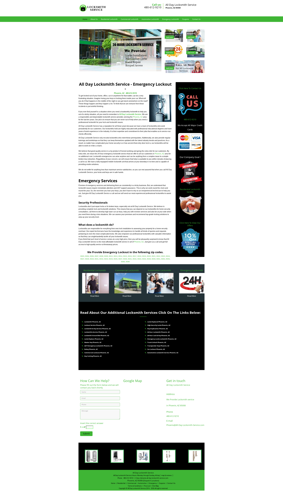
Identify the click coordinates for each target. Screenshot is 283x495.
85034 (111, 259)
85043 (139, 259)
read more (169, 37)
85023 (163, 256)
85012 (111, 256)
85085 (123, 262)
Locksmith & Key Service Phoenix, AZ (97, 329)
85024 (168, 256)
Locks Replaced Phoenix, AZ (157, 322)
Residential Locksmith (109, 19)
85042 (135, 259)
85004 (87, 256)
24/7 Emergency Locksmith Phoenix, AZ (98, 346)
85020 (149, 256)
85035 (116, 259)
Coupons (185, 19)
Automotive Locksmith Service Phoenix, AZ (162, 353)
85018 (139, 256)
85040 (125, 259)
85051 (158, 259)
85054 (168, 259)
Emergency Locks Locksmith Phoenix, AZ (161, 339)
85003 (82, 256)
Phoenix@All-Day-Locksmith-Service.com (185, 425)
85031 (96, 259)
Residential (121, 483)
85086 (128, 262)
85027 (82, 259)
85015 (125, 256)
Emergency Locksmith (170, 19)
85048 (149, 259)
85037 (120, 259)
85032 (101, 259)
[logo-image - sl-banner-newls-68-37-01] (119, 50)
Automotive (142, 483)
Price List (147, 486)
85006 (92, 256)
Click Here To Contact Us (190, 88)
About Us (94, 19)
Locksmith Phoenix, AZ (92, 322)
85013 (116, 256)
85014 (120, 256)
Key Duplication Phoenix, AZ (157, 329)
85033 (106, 259)
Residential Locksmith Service (190, 190)
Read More (94, 296)
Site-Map (155, 486)
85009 (106, 256)
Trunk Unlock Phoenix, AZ (156, 342)
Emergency (153, 483)
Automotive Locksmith (150, 19)
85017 (135, 256)
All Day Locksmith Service (130, 114)
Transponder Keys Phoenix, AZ (158, 346)
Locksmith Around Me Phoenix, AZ (96, 335)
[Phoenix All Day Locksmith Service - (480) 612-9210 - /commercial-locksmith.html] (128, 283)
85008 (101, 256)
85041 (130, 259)
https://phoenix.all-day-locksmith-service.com (151, 478)
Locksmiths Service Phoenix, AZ (95, 332)
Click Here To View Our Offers (190, 224)
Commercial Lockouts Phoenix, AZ (96, 353)
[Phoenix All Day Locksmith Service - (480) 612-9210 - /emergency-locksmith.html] (175, 51)
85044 (144, 259)
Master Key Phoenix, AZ (92, 342)
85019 (144, 256)
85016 (130, 256)
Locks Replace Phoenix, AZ (93, 339)
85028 (87, 259)
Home (85, 19)
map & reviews (166, 475)
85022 (158, 256)
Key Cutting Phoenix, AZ (93, 356)
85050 (154, 259)
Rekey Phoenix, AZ (91, 349)
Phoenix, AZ (119, 93)
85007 (96, 256)
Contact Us (196, 19)
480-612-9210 (152, 7)
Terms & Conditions (135, 486)
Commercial (131, 483)
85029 (92, 259)
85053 (163, 259)
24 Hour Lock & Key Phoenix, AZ (158, 335)
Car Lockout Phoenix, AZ (156, 349)
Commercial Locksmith (129, 19)
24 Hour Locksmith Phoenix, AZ (158, 332)
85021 (154, 256)
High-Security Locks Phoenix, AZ (158, 325)
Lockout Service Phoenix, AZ (94, 325)
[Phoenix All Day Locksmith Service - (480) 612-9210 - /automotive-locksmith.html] (160, 283)
